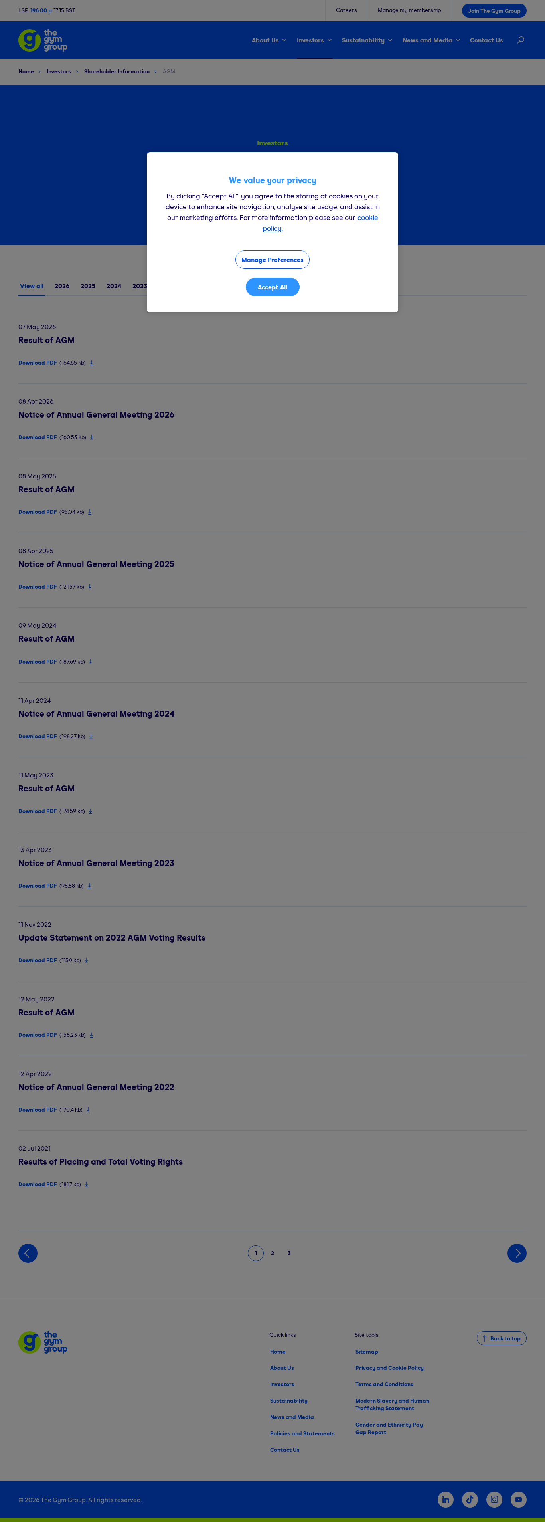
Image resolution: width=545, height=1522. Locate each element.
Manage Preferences (272, 260)
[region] (272, 232)
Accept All (272, 287)
